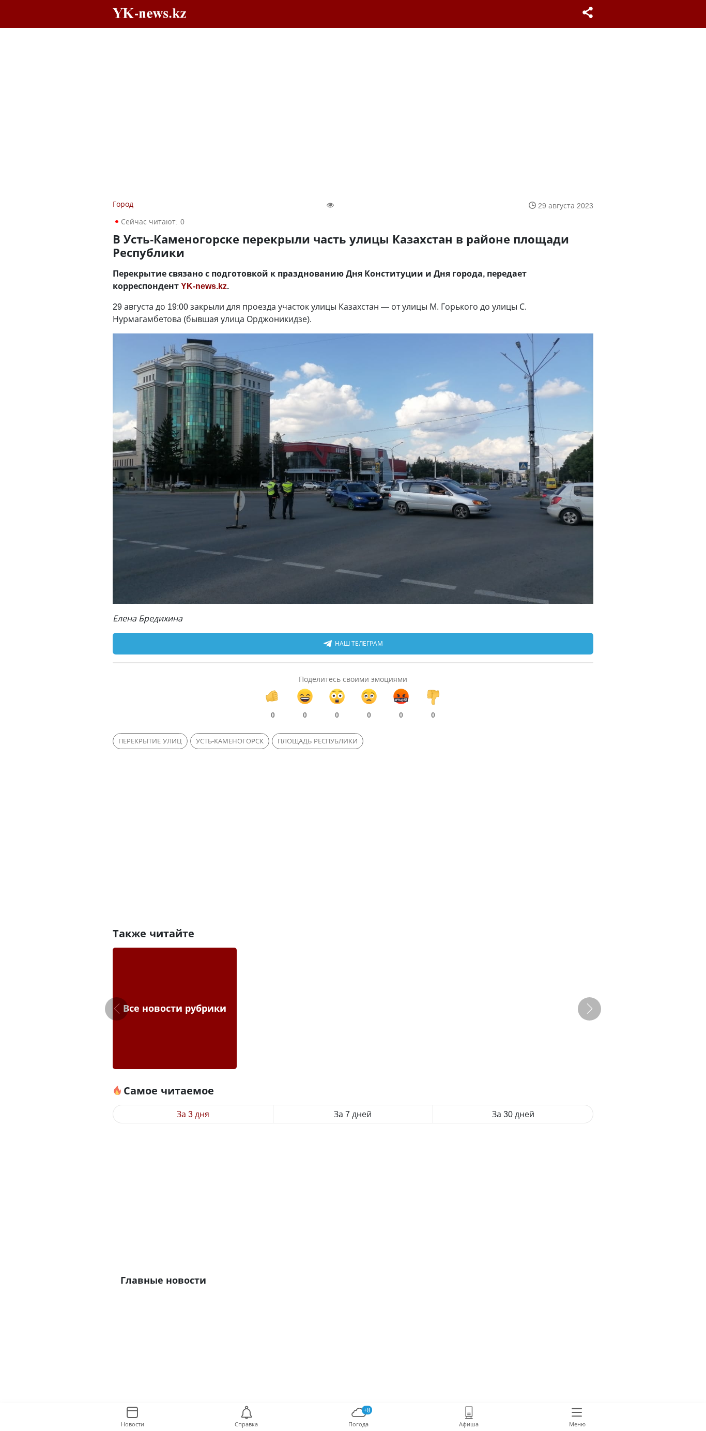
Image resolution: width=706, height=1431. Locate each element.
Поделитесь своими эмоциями (353, 679)
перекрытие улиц (150, 740)
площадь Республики (318, 740)
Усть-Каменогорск (230, 740)
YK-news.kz (204, 286)
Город (123, 204)
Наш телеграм (359, 643)
